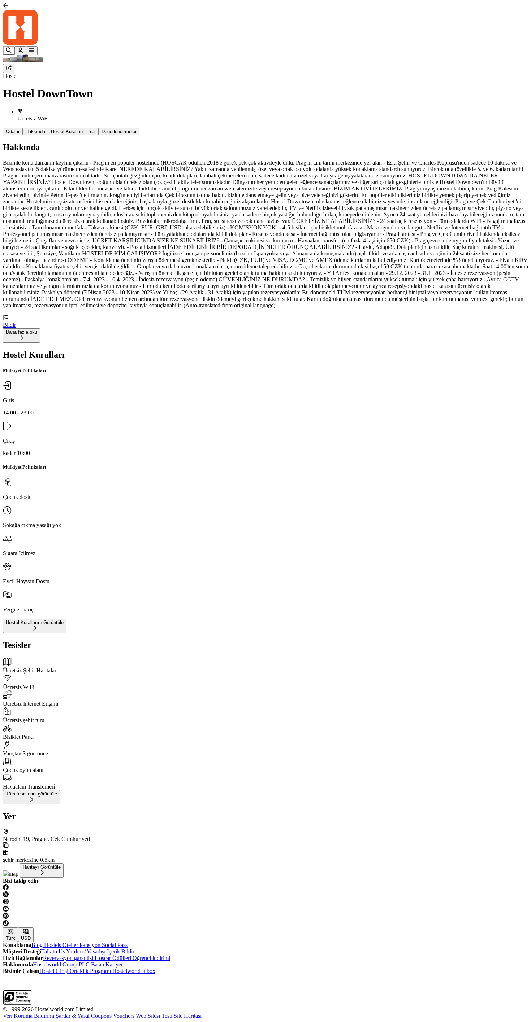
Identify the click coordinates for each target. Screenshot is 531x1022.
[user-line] (20, 50)
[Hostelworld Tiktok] (265, 923)
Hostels (53, 945)
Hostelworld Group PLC (62, 964)
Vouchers (124, 1016)
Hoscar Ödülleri (114, 958)
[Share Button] (8, 68)
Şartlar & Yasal (73, 1016)
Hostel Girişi (54, 971)
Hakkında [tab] (35, 131)
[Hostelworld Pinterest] (265, 916)
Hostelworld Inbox (133, 971)
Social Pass (115, 945)
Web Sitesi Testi (155, 1016)
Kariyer (114, 964)
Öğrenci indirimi (151, 958)
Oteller (70, 945)
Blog (37, 945)
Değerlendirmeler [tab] (119, 131)
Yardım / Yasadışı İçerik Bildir (100, 951)
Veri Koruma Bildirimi (29, 1016)
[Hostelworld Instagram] (265, 902)
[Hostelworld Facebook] (265, 887)
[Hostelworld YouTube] (265, 909)
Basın (98, 964)
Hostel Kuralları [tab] (67, 131)
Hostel (10, 76)
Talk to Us (53, 951)
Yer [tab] (92, 131)
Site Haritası (188, 1016)
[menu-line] (32, 50)
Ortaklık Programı (91, 971)
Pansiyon (90, 945)
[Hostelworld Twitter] (265, 895)
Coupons (102, 1016)
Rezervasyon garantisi (69, 958)
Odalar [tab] (13, 131)
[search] (8, 50)
